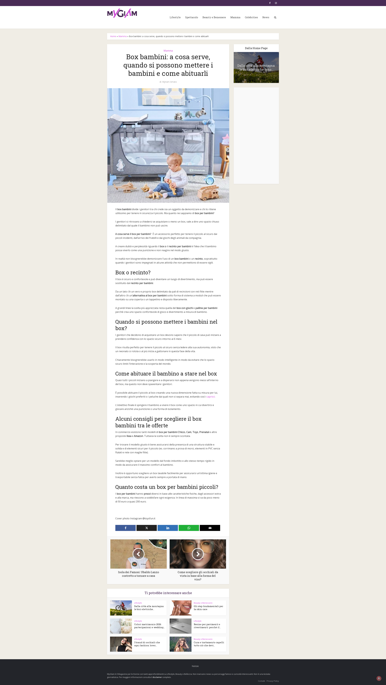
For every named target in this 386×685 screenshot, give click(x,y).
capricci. (211, 396)
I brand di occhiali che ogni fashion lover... (147, 644)
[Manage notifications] (379, 678)
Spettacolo (191, 17)
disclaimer (157, 677)
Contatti (261, 681)
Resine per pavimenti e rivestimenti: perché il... (207, 626)
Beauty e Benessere (214, 17)
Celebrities (251, 17)
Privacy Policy (273, 681)
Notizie (195, 666)
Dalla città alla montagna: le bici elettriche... (149, 608)
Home (113, 36)
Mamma (235, 17)
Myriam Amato (169, 81)
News (265, 17)
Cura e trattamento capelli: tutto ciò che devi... (209, 644)
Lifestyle (175, 17)
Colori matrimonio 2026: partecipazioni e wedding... (149, 626)
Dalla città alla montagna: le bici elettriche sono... (256, 67)
